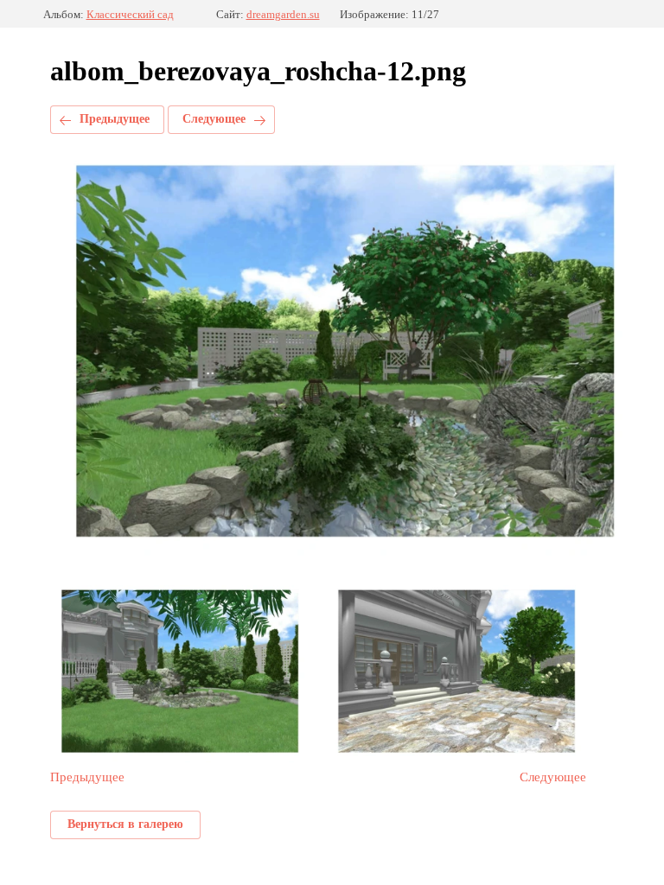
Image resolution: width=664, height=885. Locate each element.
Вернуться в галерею (125, 824)
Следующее (214, 118)
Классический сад (130, 14)
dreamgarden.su (283, 14)
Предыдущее (115, 118)
